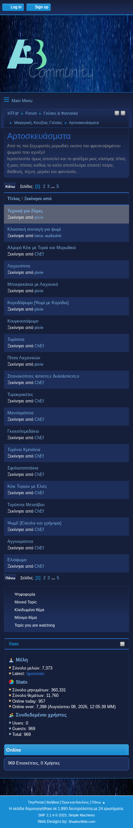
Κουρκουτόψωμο (22, 321)
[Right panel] (116, 113)
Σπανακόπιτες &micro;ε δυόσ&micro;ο (43, 376)
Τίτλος (13, 198)
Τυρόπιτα (16, 339)
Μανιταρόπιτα (20, 412)
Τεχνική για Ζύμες (25, 210)
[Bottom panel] (123, 113)
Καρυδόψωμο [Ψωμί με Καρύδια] (38, 302)
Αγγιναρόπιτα (20, 541)
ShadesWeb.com (81, 821)
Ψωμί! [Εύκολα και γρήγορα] (34, 523)
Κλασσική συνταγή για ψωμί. (34, 229)
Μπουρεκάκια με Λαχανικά (32, 284)
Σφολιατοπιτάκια (22, 468)
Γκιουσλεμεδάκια (23, 431)
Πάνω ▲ (99, 802)
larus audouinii (48, 235)
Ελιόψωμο (16, 559)
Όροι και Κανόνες (75, 802)
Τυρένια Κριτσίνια (23, 449)
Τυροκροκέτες (20, 394)
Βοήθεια (52, 802)
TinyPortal (36, 802)
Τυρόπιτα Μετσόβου (26, 504)
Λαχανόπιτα (18, 266)
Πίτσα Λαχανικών (23, 357)
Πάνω (10, 578)
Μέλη (22, 659)
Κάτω (10, 186)
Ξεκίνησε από (38, 198)
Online (13, 750)
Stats (14, 643)
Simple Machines (81, 815)
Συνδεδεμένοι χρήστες (41, 714)
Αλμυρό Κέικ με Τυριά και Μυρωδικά (41, 247)
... (53, 186)
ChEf (39, 254)
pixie (39, 217)
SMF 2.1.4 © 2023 (52, 815)
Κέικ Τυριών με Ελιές (27, 486)
